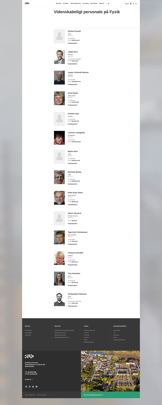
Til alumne (86, 337)
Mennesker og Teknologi (60, 332)
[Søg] (133, 3)
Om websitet (116, 335)
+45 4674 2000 (31, 372)
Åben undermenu (108, 3)
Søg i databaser (28, 332)
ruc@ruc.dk (33, 374)
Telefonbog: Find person (89, 330)
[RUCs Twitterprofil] (26, 386)
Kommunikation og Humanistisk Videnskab (64, 330)
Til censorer (86, 335)
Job (114, 332)
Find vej (85, 339)
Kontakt (86, 326)
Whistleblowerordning (89, 342)
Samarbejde (93, 3)
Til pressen (86, 332)
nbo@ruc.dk (75, 201)
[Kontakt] (136, 4)
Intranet (115, 337)
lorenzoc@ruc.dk (76, 141)
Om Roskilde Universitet (119, 326)
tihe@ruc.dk (75, 282)
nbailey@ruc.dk (76, 181)
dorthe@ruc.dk (75, 40)
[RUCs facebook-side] (29, 386)
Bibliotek (27, 326)
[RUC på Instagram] (36, 386)
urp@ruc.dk (75, 303)
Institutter (57, 326)
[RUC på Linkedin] (33, 386)
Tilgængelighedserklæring (119, 339)
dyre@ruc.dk (75, 60)
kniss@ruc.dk (75, 121)
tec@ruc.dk (75, 241)
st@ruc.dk (74, 220)
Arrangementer (116, 330)
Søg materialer (28, 330)
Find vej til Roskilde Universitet (93, 394)
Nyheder (101, 3)
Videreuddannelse (75, 3)
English (127, 3)
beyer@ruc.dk (75, 102)
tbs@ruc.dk (75, 261)
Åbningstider (28, 335)
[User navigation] (130, 3)
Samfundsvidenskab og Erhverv (61, 337)
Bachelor (58, 3)
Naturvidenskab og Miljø (60, 335)
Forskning (86, 3)
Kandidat (65, 3)
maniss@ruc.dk (76, 160)
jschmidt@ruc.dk (76, 81)
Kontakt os (28, 379)
